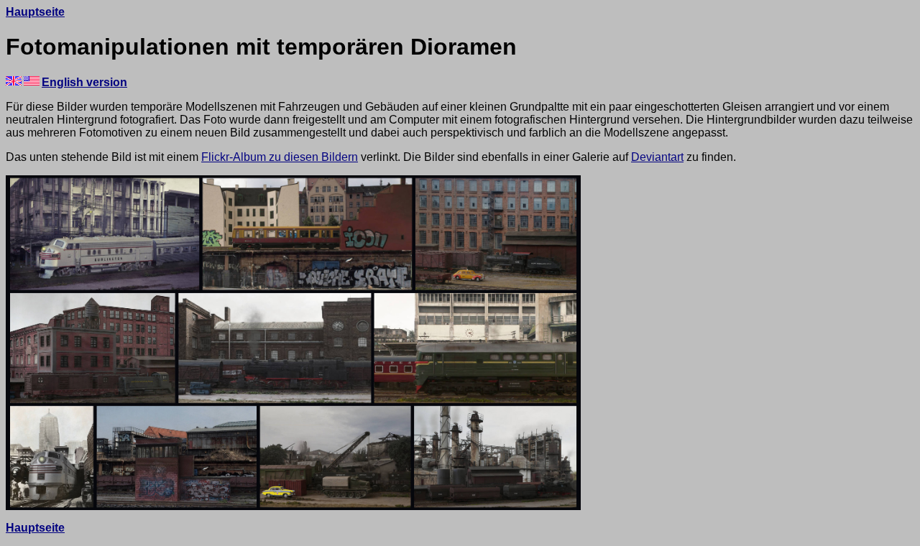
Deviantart (657, 157)
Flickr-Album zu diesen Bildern (279, 157)
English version (84, 82)
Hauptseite (35, 12)
